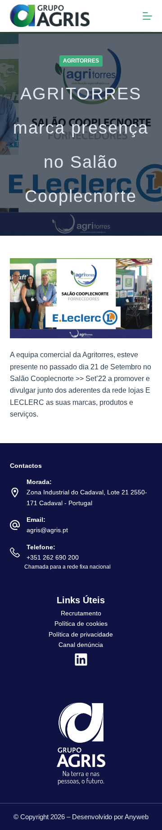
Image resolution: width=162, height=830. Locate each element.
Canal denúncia (80, 644)
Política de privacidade (81, 634)
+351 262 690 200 (53, 557)
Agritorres (81, 61)
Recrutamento (81, 613)
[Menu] (147, 16)
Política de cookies (81, 623)
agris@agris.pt (47, 530)
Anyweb (136, 817)
